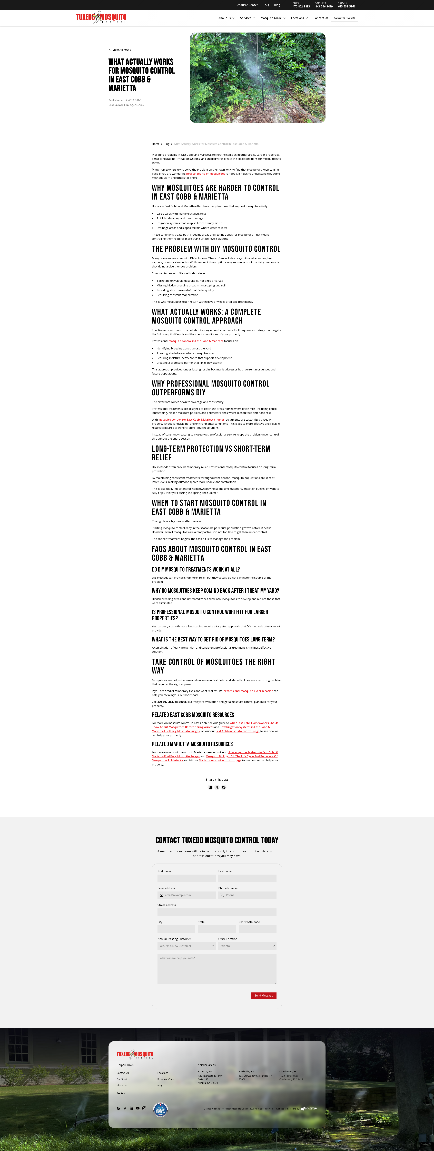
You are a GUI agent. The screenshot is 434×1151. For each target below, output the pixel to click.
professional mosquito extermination (248, 691)
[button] (227, 18)
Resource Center (247, 5)
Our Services (123, 1079)
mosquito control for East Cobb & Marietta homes (191, 419)
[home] (144, 18)
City (159, 922)
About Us (225, 18)
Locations (297, 18)
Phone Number (228, 888)
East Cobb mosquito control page (238, 731)
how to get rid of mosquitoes (205, 173)
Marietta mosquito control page (220, 760)
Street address (166, 905)
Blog (277, 5)
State (201, 922)
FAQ (266, 5)
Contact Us (320, 18)
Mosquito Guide (271, 18)
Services (245, 18)
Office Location (227, 939)
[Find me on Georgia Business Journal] (161, 1110)
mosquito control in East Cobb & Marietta (196, 341)
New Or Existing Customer (174, 939)
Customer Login (344, 17)
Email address (166, 888)
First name (164, 871)
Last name (225, 871)
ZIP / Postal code (249, 922)
